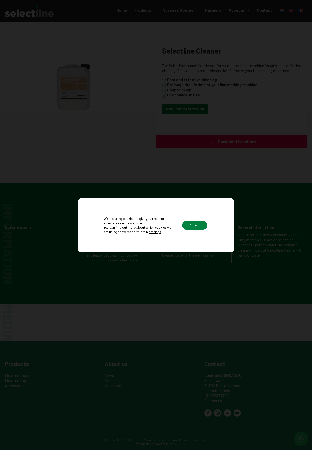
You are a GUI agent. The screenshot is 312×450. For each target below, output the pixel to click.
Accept (194, 225)
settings (155, 232)
